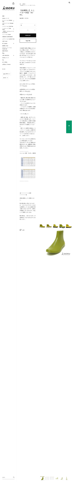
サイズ (22, 23)
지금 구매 (28, 40)
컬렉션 (24, 4)
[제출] (13, 477)
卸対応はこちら (69, 126)
